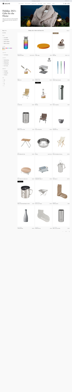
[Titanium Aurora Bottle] (26, 42)
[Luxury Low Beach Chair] (43, 117)
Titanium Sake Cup (55, 129)
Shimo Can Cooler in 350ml (21, 129)
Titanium (5, 74)
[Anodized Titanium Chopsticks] (61, 67)
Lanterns (54, 54)
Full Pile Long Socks (55, 203)
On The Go (6, 65)
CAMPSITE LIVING (34, 3)
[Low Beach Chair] (26, 92)
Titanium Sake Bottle (20, 228)
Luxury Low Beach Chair (38, 129)
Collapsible (6, 72)
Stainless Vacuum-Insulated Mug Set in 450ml (24, 203)
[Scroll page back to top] (70, 390)
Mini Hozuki (54, 55)
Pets (35, 153)
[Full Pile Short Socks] (43, 216)
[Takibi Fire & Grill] (43, 67)
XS (4, 80)
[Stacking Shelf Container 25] (43, 166)
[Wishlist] (67, 3)
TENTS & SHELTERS (27, 3)
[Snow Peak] (6, 3)
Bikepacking (6, 62)
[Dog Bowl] (43, 141)
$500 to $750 (6, 43)
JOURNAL (53, 3)
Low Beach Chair (20, 104)
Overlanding (6, 63)
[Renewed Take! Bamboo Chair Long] (61, 141)
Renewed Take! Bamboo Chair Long (57, 154)
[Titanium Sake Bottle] (26, 216)
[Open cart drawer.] (69, 3)
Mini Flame (36, 104)
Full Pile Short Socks (38, 228)
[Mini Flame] (43, 92)
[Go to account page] (65, 3)
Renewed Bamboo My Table (21, 154)
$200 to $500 (6, 41)
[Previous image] (18, 43)
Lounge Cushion (37, 55)
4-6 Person (6, 54)
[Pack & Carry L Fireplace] (43, 191)
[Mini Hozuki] (61, 42)
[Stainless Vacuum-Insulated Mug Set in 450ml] (26, 191)
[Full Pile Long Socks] (61, 191)
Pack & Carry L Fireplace (38, 203)
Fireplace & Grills (37, 202)
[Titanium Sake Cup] (61, 117)
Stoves (54, 103)
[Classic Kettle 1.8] (61, 166)
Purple (11, 48)
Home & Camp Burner (56, 104)
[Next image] (33, 43)
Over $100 (6, 37)
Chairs (36, 54)
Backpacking (6, 60)
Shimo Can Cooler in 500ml (56, 228)
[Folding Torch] (26, 67)
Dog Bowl (36, 154)
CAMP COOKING (40, 3)
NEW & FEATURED (21, 3)
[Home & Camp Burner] (61, 92)
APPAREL (44, 3)
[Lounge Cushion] (43, 42)
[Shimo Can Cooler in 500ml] (61, 216)
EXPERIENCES (49, 3)
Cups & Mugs (54, 128)
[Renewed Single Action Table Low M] (26, 166)
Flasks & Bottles (20, 54)
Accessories (54, 202)
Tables (18, 153)
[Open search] (63, 3)
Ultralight (6, 71)
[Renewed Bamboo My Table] (26, 141)
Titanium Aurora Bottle (21, 55)
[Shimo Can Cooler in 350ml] (26, 117)
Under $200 (6, 39)
